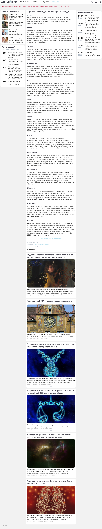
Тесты (24, 6)
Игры (60, 6)
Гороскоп (55, 2)
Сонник (66, 6)
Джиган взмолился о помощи (11, 6)
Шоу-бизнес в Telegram (51, 238)
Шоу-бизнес (24, 2)
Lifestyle (35, 2)
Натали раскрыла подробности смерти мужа (42, 6)
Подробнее (31, 249)
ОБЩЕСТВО (45, 2)
